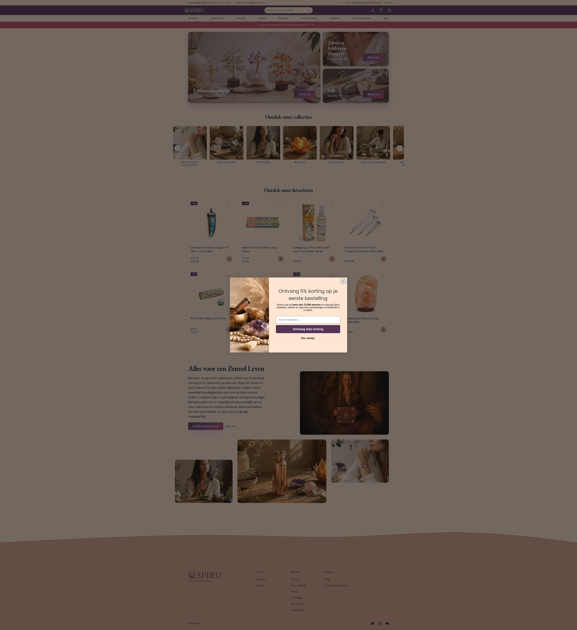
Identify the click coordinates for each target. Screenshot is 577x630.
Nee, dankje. (308, 338)
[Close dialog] (343, 281)
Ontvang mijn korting (308, 329)
